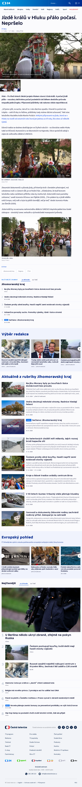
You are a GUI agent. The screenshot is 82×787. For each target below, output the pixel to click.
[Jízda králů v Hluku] (36, 236)
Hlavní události (9, 9)
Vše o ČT (32, 754)
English (20, 782)
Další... (58, 9)
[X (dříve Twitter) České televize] (71, 727)
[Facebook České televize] (63, 727)
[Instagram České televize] (59, 727)
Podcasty (57, 742)
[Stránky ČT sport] (21, 760)
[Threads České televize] (75, 727)
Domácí (35, 9)
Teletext (8, 742)
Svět (42, 9)
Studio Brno (58, 738)
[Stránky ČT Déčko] (50, 760)
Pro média (33, 734)
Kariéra (56, 746)
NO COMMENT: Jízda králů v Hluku (12, 180)
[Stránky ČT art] (62, 760)
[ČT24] (6, 3)
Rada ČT (8, 746)
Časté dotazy (9, 754)
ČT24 (29, 271)
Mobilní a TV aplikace (61, 750)
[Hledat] (69, 3)
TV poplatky (34, 738)
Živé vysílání (58, 734)
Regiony (50, 9)
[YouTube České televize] (67, 727)
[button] (36, 158)
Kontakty (57, 754)
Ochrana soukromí (30, 782)
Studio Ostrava (35, 742)
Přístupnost (41, 782)
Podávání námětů (36, 750)
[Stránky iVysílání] (37, 760)
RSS (76, 782)
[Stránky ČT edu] (74, 760)
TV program (9, 734)
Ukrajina (20, 9)
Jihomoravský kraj (8, 271)
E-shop (7, 750)
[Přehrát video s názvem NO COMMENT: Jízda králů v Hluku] (36, 158)
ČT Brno (4, 29)
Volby (28, 9)
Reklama (8, 738)
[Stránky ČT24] (8, 760)
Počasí (32, 746)
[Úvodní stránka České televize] (16, 727)
